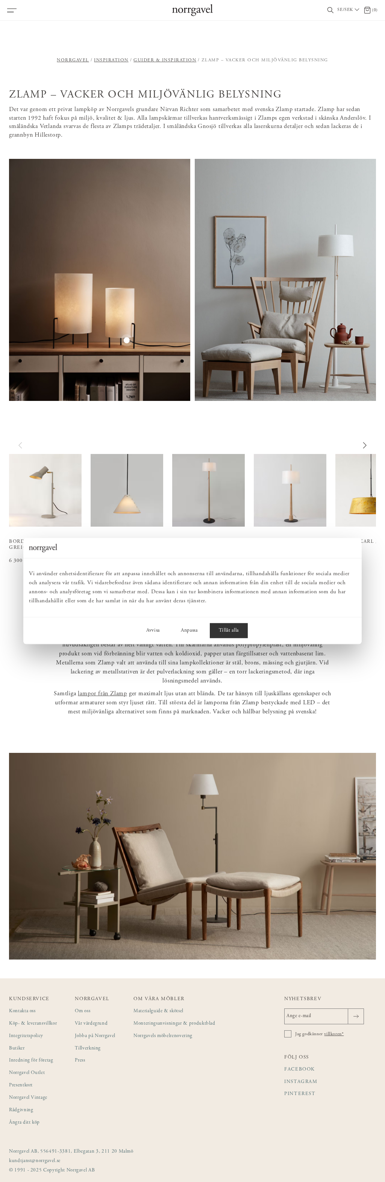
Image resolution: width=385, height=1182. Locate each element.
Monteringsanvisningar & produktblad (174, 1023)
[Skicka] (356, 1016)
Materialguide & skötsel (158, 1011)
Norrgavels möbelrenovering (162, 1036)
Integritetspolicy (26, 1036)
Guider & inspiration (164, 60)
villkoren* (334, 1034)
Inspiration (111, 60)
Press (80, 1060)
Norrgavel (73, 60)
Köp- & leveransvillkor (33, 1023)
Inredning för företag (31, 1060)
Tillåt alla (229, 630)
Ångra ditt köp (24, 1122)
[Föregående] (20, 445)
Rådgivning (21, 1110)
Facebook (299, 1069)
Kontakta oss (22, 1011)
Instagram (301, 1082)
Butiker (17, 1048)
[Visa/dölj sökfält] (330, 10)
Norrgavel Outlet (27, 1073)
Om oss (82, 1011)
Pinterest (300, 1094)
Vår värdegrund (91, 1023)
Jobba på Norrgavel (95, 1036)
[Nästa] (364, 445)
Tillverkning (88, 1048)
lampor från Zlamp (102, 694)
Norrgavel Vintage (28, 1097)
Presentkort (21, 1085)
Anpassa (189, 630)
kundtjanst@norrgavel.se (35, 1161)
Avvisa (153, 630)
